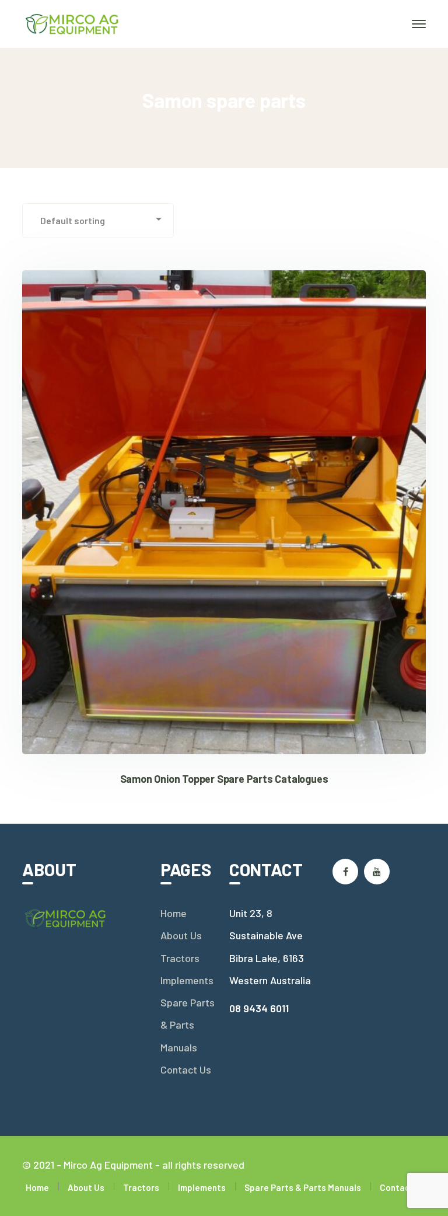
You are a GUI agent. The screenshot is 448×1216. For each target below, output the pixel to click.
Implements (187, 980)
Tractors (180, 958)
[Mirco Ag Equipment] (72, 22)
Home (173, 913)
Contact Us (185, 1069)
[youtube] (377, 871)
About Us (181, 935)
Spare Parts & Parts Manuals (187, 1025)
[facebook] (345, 871)
